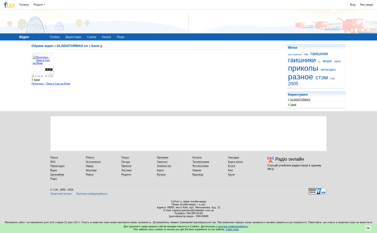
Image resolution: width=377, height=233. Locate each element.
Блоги (231, 165)
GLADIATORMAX (300, 99)
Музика (161, 174)
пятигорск (328, 70)
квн (319, 62)
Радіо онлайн (289, 159)
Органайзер (57, 174)
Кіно (230, 170)
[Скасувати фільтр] (101, 46)
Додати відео (73, 36)
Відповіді (197, 174)
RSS (53, 161)
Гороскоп (162, 161)
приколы (303, 68)
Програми (162, 157)
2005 (293, 83)
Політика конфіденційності (92, 193)
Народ (89, 165)
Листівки (126, 170)
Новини (196, 170)
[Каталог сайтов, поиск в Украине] (317, 189)
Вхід (352, 4)
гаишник (319, 53)
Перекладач (57, 165)
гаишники (302, 60)
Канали (106, 36)
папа (337, 61)
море (327, 61)
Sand (293, 104)
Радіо (53, 178)
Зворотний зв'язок (60, 193)
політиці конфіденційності (233, 226)
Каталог (197, 157)
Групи (231, 174)
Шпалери (91, 170)
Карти (160, 170)
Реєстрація (366, 4)
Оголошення (93, 161)
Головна (24, 4)
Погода (125, 161)
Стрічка (91, 36)
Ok (368, 228)
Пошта (54, 157)
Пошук (120, 36)
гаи (306, 54)
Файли (89, 174)
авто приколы (295, 54)
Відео (53, 170)
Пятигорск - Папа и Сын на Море (51, 83)
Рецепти (126, 174)
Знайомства (164, 165)
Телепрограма (200, 161)
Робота (90, 157)
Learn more (232, 229)
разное (300, 76)
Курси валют (235, 161)
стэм (322, 77)
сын (332, 78)
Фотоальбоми (200, 165)
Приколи (126, 165)
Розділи (38, 4)
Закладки (233, 157)
